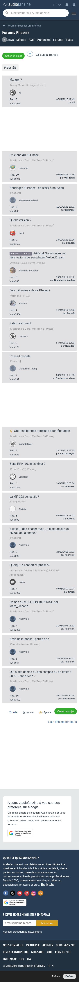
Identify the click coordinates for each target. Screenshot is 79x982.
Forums (58, 39)
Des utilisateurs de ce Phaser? (30, 290)
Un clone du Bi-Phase (24, 155)
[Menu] (74, 13)
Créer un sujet (13, 55)
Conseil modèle (20, 356)
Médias (21, 39)
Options (30, 712)
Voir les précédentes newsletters (22, 931)
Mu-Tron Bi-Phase (31, 160)
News (10, 39)
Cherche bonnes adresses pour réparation (42, 430)
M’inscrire (47, 923)
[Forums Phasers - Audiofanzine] (16, 4)
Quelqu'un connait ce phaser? (29, 565)
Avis (32, 39)
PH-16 (19, 295)
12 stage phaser (27, 85)
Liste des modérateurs (62, 721)
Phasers (15, 192)
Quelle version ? (20, 220)
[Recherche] (6, 13)
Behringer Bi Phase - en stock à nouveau (37, 187)
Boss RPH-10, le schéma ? (28, 463)
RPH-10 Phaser (22, 469)
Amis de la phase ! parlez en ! (29, 639)
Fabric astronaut (20, 323)
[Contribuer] (30, 54)
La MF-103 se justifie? (24, 496)
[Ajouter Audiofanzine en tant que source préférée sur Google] (20, 833)
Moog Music (17, 501)
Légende (46, 712)
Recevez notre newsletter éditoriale (26, 914)
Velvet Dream (27, 262)
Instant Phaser (24, 644)
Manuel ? (16, 79)
